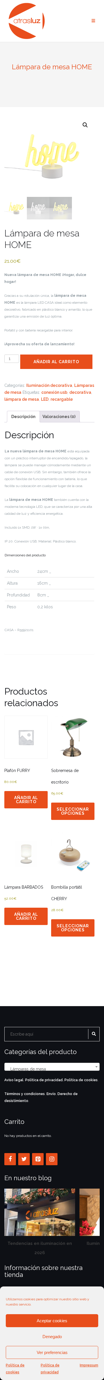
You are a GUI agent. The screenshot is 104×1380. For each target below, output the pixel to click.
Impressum (89, 1365)
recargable (62, 399)
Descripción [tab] (23, 416)
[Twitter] (24, 1159)
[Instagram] (51, 1159)
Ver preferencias (52, 1352)
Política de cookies (15, 1368)
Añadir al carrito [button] (26, 799)
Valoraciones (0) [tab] (58, 416)
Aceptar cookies (52, 1320)
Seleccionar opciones (73, 811)
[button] (85, 125)
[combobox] (52, 1067)
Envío (51, 1094)
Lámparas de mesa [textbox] (50, 1069)
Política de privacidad (50, 1368)
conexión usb (54, 392)
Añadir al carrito (56, 361)
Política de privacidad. (44, 1080)
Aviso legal (13, 1080)
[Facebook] (10, 1159)
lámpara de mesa (21, 399)
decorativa (80, 392)
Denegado (52, 1336)
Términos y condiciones (24, 1094)
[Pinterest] (38, 1159)
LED (45, 399)
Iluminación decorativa (49, 385)
